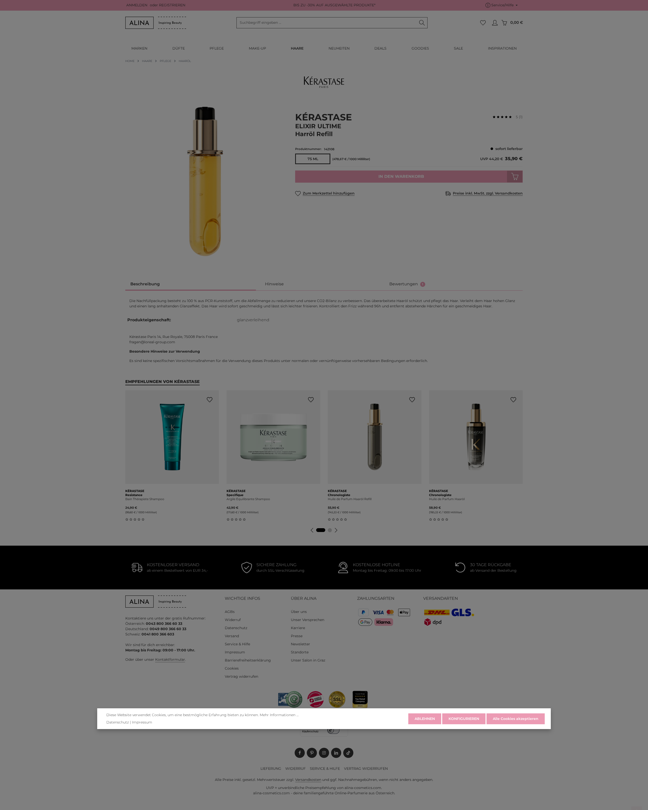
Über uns (299, 611)
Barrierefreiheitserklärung (248, 660)
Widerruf (233, 619)
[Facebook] (300, 753)
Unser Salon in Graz (308, 660)
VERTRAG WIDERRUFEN (366, 768)
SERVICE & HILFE (325, 768)
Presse (296, 636)
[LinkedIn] (336, 753)
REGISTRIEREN (172, 5)
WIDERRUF (295, 768)
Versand (232, 636)
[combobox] (326, 22)
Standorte (300, 652)
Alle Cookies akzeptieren (515, 718)
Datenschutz (236, 628)
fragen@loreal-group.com (152, 342)
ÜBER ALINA (303, 598)
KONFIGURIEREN (464, 718)
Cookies (232, 668)
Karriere (298, 628)
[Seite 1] (320, 530)
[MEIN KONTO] (494, 22)
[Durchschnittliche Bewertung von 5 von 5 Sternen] (504, 117)
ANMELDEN (136, 5)
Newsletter (300, 644)
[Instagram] (324, 753)
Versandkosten (308, 779)
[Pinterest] (312, 753)
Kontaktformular (170, 659)
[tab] (190, 284)
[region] (205, 181)
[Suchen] (422, 22)
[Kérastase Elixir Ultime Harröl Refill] (205, 181)
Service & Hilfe (237, 644)
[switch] (333, 730)
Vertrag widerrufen (241, 676)
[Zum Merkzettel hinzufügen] (209, 399)
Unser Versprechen (307, 619)
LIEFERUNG (270, 768)
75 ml (313, 159)
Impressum (235, 652)
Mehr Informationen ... (279, 715)
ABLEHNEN (425, 718)
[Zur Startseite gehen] (155, 23)
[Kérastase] (324, 82)
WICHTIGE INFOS (242, 598)
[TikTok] (348, 753)
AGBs (230, 611)
